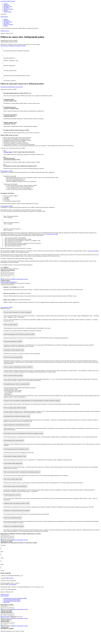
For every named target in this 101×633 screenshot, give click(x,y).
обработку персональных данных (19, 279)
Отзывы (6, 10)
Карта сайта (7, 602)
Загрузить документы (93, 250)
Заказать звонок (8, 11)
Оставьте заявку (8, 152)
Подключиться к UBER (7, 45)
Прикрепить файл (5, 616)
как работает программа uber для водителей (12, 86)
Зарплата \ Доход (8, 6)
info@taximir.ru (4, 16)
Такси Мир (3, 1)
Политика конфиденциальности (9, 282)
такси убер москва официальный (12, 599)
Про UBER (6, 7)
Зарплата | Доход (8, 21)
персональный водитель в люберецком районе (15, 598)
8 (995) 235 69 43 (11, 1)
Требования (6, 5)
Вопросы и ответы (8, 9)
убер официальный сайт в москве (12, 601)
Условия (6, 3)
